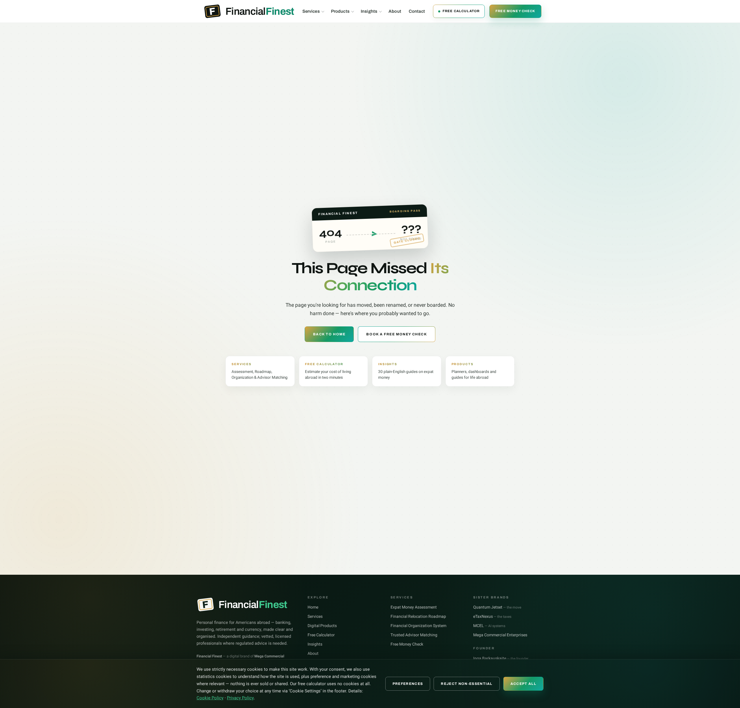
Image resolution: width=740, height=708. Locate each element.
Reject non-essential (466, 684)
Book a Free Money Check (396, 334)
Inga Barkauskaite (500, 658)
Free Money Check (515, 11)
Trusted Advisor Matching (414, 635)
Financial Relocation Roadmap (418, 616)
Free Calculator (461, 11)
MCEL (489, 626)
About (394, 11)
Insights (369, 11)
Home (313, 607)
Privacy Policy (240, 698)
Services (311, 11)
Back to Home (329, 334)
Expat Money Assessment (414, 607)
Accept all (523, 684)
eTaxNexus (492, 616)
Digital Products (322, 626)
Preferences (408, 684)
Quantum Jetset (497, 607)
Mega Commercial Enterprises (500, 635)
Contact (417, 11)
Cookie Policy (210, 698)
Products (340, 11)
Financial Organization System (418, 626)
